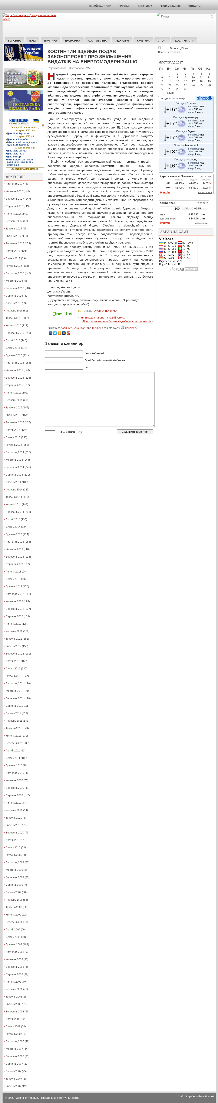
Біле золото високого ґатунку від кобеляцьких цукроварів (116, 321)
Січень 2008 (13, 1026)
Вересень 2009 (15, 877)
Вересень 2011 (15, 698)
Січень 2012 (13, 668)
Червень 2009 (14, 899)
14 (169, 81)
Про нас (124, 6)
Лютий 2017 (13, 250)
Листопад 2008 (15, 951)
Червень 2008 (14, 989)
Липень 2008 (13, 981)
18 (201, 81)
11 (201, 77)
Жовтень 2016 (14, 280)
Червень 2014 (14, 489)
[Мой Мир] (64, 333)
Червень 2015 (14, 400)
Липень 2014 (13, 482)
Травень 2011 (14, 728)
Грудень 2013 (14, 534)
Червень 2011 (14, 720)
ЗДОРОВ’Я (122, 40)
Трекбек (96, 328)
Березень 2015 (15, 422)
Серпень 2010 (14, 795)
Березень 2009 (15, 922)
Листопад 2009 (15, 862)
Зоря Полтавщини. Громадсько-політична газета (47, 1097)
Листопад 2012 (15, 594)
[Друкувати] (122, 328)
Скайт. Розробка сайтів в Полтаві (196, 1096)
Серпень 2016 (14, 295)
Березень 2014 (15, 511)
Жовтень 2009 (14, 869)
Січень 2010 (13, 847)
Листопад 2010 (15, 772)
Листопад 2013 (15, 541)
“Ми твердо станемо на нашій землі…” (103, 317)
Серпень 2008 (14, 974)
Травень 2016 (14, 318)
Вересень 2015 (15, 377)
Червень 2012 (14, 631)
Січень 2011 (13, 758)
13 (162, 81)
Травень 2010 (14, 817)
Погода (164, 98)
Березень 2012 (15, 653)
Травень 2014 (14, 497)
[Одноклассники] (59, 333)
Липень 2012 (13, 623)
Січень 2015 (13, 437)
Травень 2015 (14, 407)
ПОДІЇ (32, 40)
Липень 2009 (13, 892)
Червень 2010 (14, 810)
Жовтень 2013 (14, 549)
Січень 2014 (13, 526)
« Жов (170, 92)
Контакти (194, 6)
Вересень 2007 (15, 1056)
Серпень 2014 (14, 474)
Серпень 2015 (14, 385)
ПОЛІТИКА (50, 40)
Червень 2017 (14, 221)
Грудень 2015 (14, 355)
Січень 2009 (13, 937)
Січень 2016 (13, 347)
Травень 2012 (14, 638)
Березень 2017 (15, 243)
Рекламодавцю (170, 6)
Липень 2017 (13, 213)
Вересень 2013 (15, 556)
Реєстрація (173, 52)
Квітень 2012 (13, 646)
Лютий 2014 (13, 519)
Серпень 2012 (14, 616)
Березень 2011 (15, 743)
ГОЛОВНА (98, 310)
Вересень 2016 (15, 288)
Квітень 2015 (13, 415)
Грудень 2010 (14, 765)
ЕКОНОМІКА (72, 40)
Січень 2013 (13, 579)
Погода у (185, 103)
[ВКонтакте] (50, 333)
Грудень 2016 (14, 265)
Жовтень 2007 (14, 1048)
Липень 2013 (13, 571)
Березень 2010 (15, 832)
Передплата (144, 6)
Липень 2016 (13, 303)
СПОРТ (162, 40)
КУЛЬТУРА (143, 40)
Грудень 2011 (14, 676)
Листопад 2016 (15, 273)
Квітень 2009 (13, 914)
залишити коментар (73, 328)
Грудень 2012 (14, 586)
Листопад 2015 (15, 362)
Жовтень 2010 (14, 780)
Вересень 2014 (15, 467)
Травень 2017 (14, 228)
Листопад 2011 (15, 683)
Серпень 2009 (14, 884)
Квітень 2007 (13, 1086)
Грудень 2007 (14, 1033)
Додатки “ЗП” (184, 40)
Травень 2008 (14, 996)
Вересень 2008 (15, 966)
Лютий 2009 (13, 929)
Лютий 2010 (13, 840)
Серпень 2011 (14, 705)
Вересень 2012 (15, 608)
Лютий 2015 (13, 429)
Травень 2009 (14, 907)
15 (177, 81)
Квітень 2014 (13, 504)
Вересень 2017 (15, 198)
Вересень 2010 (15, 787)
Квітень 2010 (13, 825)
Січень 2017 (13, 258)
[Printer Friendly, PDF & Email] (62, 315)
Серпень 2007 (14, 1063)
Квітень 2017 (13, 236)
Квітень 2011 (13, 735)
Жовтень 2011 (14, 690)
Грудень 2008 (14, 944)
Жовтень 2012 (14, 601)
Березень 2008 (15, 1011)
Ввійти (162, 52)
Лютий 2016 (13, 340)
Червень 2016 (14, 310)
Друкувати (131, 328)
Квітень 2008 (13, 1004)
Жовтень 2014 (14, 459)
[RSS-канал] (158, 15)
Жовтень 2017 (14, 191)
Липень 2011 (13, 713)
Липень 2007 (13, 1071)
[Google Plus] (68, 333)
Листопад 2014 (15, 452)
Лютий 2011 (13, 750)
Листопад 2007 (15, 1041)
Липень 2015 (13, 392)
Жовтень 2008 (14, 959)
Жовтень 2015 (14, 370)
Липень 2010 (13, 802)
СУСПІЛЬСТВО (97, 40)
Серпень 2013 (14, 564)
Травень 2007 (14, 1078)
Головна (14, 40)
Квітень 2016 (13, 325)
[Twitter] (55, 333)
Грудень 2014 (14, 444)
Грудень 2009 (14, 855)
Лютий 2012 (13, 661)
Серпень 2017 (14, 206)
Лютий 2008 (13, 1019)
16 (185, 81)
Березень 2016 (15, 333)
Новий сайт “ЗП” (100, 6)
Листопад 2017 (15, 183)
